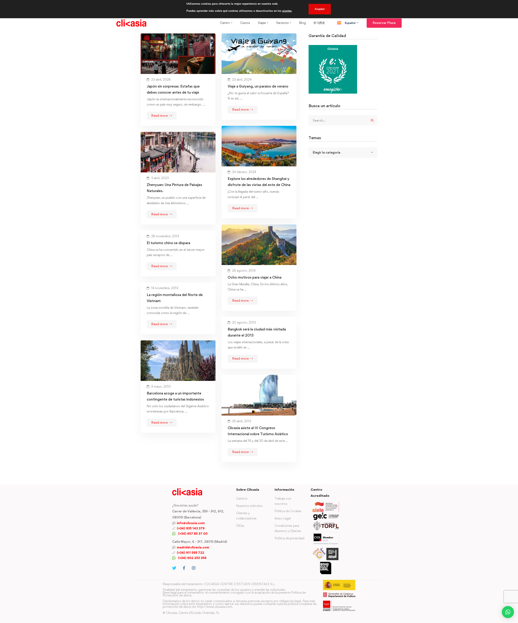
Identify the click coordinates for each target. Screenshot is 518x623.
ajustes (287, 11)
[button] (508, 612)
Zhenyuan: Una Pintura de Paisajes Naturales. (174, 188)
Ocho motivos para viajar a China (254, 277)
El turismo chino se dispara (168, 243)
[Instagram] (193, 568)
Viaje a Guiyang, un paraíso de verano (258, 86)
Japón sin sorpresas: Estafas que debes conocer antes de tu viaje (173, 89)
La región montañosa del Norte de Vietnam (175, 298)
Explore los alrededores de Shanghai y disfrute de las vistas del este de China (259, 181)
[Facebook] (184, 568)
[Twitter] (174, 568)
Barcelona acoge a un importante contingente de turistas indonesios (175, 396)
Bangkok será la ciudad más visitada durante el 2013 (257, 332)
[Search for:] (343, 120)
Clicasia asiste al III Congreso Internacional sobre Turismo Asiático (258, 431)
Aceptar (320, 9)
